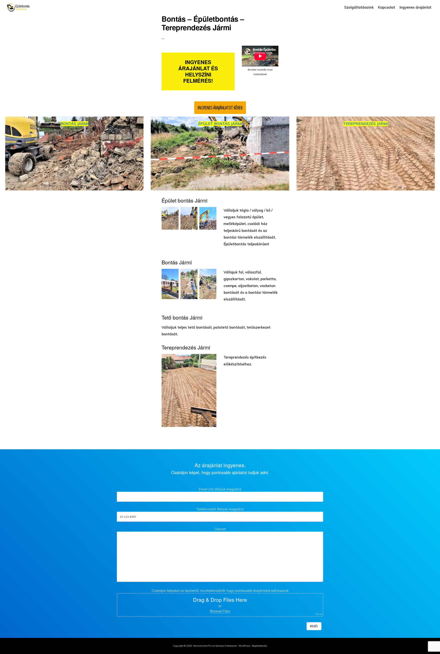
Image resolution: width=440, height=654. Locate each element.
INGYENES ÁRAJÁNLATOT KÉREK (220, 108)
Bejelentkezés (259, 645)
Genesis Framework (226, 645)
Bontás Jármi (74, 123)
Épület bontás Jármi (220, 123)
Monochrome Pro (202, 645)
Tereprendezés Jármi (365, 123)
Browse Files (220, 611)
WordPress (244, 645)
